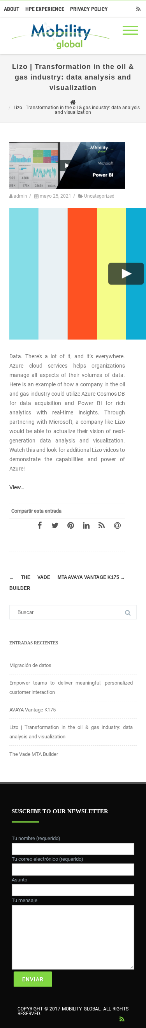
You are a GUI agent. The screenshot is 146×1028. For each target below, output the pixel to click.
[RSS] (138, 9)
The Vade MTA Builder (33, 754)
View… (16, 487)
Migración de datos (30, 665)
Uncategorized (99, 196)
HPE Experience (44, 9)
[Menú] (130, 26)
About (11, 9)
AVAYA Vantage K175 (96, 577)
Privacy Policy (89, 9)
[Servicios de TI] (58, 51)
